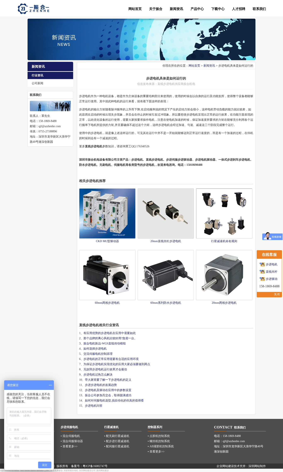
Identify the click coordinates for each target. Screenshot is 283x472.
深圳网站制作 (257, 466)
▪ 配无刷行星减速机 (116, 436)
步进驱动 (271, 279)
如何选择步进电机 (95, 348)
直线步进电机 (154, 159)
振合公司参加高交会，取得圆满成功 (108, 395)
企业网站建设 (225, 466)
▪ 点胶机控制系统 (159, 436)
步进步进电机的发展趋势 (101, 385)
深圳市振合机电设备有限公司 (98, 159)
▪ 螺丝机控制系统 (159, 441)
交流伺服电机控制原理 (97, 353)
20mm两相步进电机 (224, 302)
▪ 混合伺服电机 (70, 436)
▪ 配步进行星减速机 (116, 441)
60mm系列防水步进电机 (165, 302)
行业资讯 (37, 75)
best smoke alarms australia (32, 470)
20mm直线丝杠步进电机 (165, 241)
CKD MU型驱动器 (107, 241)
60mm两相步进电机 (107, 302)
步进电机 (169, 83)
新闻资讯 (209, 65)
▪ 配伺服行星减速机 (116, 446)
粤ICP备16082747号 (95, 466)
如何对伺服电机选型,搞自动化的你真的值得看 (114, 400)
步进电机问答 (93, 405)
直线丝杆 (271, 271)
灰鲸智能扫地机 (71, 470)
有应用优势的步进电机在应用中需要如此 (109, 333)
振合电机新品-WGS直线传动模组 (104, 343)
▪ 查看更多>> (69, 446)
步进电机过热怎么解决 (97, 374)
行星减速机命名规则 (224, 241)
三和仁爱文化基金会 (53, 470)
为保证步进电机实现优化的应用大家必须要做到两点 (116, 364)
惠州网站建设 (102, 470)
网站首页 (194, 65)
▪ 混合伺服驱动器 (72, 441)
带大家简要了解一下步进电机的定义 (108, 379)
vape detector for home (9, 470)
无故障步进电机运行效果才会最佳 (105, 369)
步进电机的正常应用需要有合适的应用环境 (111, 359)
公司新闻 (37, 83)
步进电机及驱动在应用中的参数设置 (108, 390)
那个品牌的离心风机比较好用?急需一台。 (110, 338)
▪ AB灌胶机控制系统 (161, 446)
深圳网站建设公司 (87, 470)
